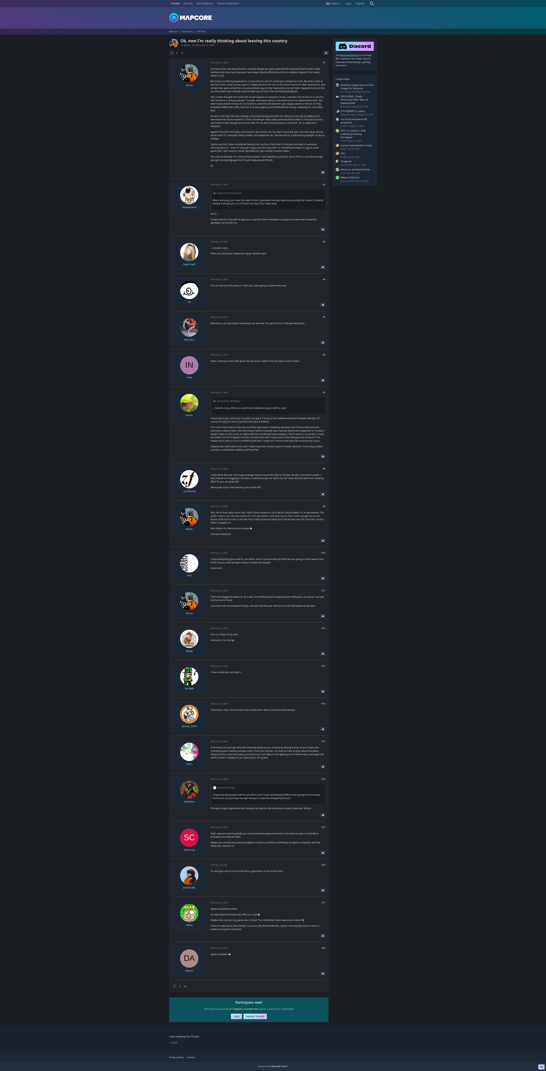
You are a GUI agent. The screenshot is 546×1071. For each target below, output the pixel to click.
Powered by (273, 1066)
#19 (323, 902)
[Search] (372, 3)
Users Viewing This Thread (184, 1036)
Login (348, 3)
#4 (324, 279)
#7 (324, 392)
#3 (324, 241)
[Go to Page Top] (541, 1067)
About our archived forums (355, 169)
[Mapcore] (273, 17)
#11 (323, 590)
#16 (323, 779)
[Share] (325, 53)
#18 (323, 865)
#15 (323, 741)
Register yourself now (245, 1008)
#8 (324, 468)
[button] (333, 3)
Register (360, 3)
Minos (187, 45)
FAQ (343, 153)
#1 (324, 62)
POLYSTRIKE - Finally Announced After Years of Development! (354, 100)
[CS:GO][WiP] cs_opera (353, 111)
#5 (324, 317)
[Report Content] (322, 172)
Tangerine (346, 161)
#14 (323, 703)
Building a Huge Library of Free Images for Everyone (357, 86)
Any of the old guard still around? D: (354, 121)
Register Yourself (255, 1016)
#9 (324, 506)
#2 (324, 184)
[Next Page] (182, 53)
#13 (323, 665)
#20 (323, 948)
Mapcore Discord (350, 177)
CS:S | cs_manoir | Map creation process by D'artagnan (353, 134)
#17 (323, 827)
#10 (323, 552)
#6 (324, 354)
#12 (323, 628)
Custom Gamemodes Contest (356, 145)
